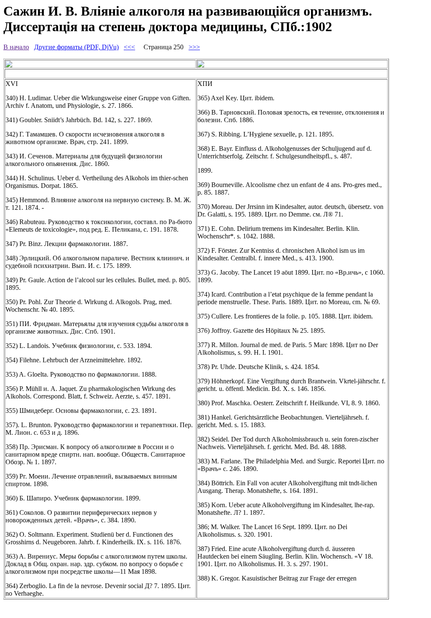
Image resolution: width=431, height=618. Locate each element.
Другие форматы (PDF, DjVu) (76, 47)
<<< (129, 47)
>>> (194, 47)
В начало (16, 47)
